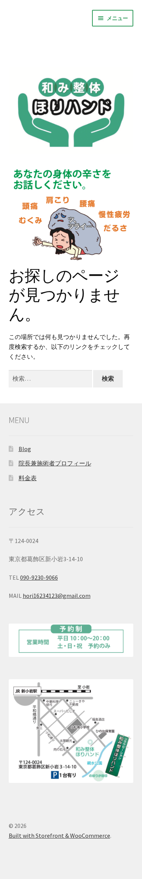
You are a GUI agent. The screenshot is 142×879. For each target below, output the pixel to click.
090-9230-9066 (39, 577)
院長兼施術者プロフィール (55, 463)
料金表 (28, 478)
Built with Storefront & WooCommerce (59, 835)
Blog (25, 449)
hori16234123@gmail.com (57, 595)
